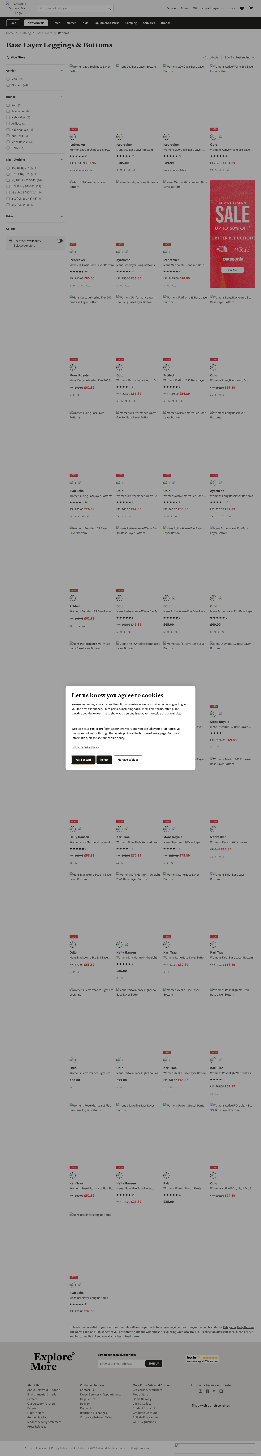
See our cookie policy (85, 747)
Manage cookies (128, 760)
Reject (104, 760)
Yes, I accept (83, 760)
